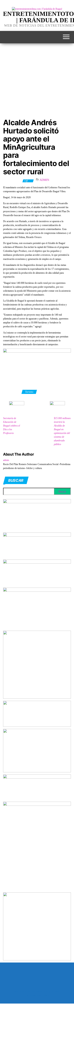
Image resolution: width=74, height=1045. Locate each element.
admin (44, 179)
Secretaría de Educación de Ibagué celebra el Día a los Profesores (11, 426)
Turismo (29, 391)
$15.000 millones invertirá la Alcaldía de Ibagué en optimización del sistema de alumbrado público (62, 431)
